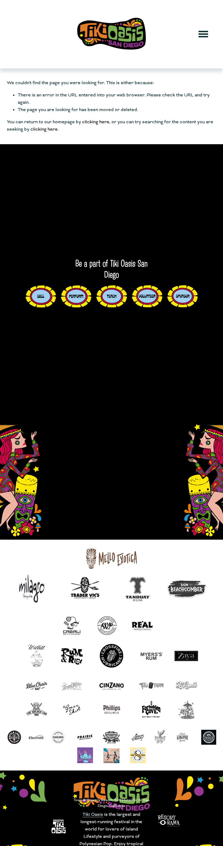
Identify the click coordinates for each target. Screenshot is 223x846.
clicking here (95, 122)
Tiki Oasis (92, 814)
